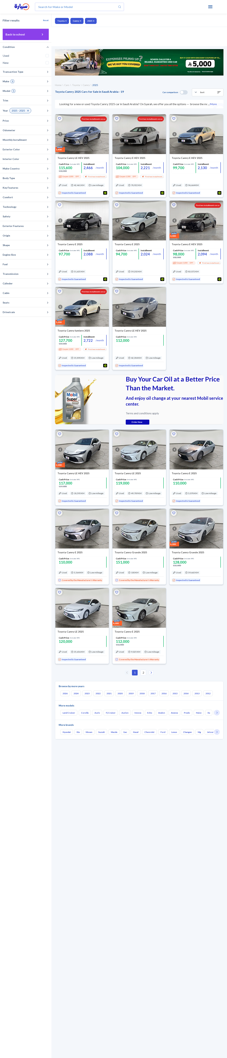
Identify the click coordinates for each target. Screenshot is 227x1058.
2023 (87, 693)
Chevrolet (149, 732)
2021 (109, 693)
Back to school (15, 34)
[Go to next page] (151, 672)
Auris (97, 712)
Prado (187, 712)
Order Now (136, 422)
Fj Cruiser (110, 712)
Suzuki (101, 732)
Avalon (161, 712)
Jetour (210, 732)
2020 (120, 693)
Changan (187, 732)
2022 (98, 693)
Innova (137, 712)
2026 (65, 693)
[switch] (184, 92)
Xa (208, 712)
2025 (89, 21)
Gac (125, 732)
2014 (186, 693)
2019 (131, 693)
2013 (197, 693)
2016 (164, 693)
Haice (198, 712)
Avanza (174, 712)
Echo (149, 712)
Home (58, 85)
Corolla (84, 712)
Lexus (174, 732)
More (213, 104)
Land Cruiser (69, 712)
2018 (142, 693)
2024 (76, 693)
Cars (66, 85)
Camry (76, 21)
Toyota (61, 21)
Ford (162, 732)
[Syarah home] (22, 6)
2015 (175, 693)
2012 (208, 693)
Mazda (114, 732)
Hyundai (67, 732)
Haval (135, 732)
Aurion (124, 712)
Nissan (89, 732)
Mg (199, 732)
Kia (78, 732)
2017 (153, 693)
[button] (207, 92)
